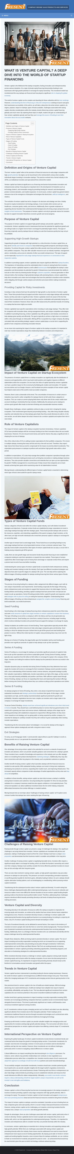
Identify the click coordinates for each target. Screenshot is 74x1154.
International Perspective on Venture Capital (18, 160)
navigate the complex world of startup (48, 599)
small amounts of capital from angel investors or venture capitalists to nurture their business (40, 613)
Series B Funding (12, 147)
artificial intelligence (58, 194)
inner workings (63, 100)
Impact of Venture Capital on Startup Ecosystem (20, 134)
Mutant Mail (44, 1150)
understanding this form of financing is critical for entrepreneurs (31, 103)
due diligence (51, 1053)
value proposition (24, 1109)
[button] (71, 15)
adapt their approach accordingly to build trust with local (22, 1061)
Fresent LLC (22, 1150)
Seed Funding (11, 143)
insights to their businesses (13, 211)
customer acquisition (43, 272)
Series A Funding (12, 145)
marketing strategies (43, 757)
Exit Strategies (12, 149)
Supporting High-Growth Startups (16, 130)
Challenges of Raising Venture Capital (17, 153)
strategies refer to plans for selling (18, 596)
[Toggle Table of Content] (32, 123)
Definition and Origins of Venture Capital (17, 126)
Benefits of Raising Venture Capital (16, 151)
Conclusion (9, 162)
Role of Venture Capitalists (13, 136)
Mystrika (37, 1150)
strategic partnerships (29, 693)
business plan (42, 267)
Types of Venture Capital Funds (15, 139)
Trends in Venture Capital (13, 158)
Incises (50, 1150)
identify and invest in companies (22, 245)
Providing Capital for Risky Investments (18, 132)
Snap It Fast (56, 1150)
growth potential (13, 175)
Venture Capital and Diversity (14, 155)
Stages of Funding (11, 141)
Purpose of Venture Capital (14, 128)
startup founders (63, 262)
